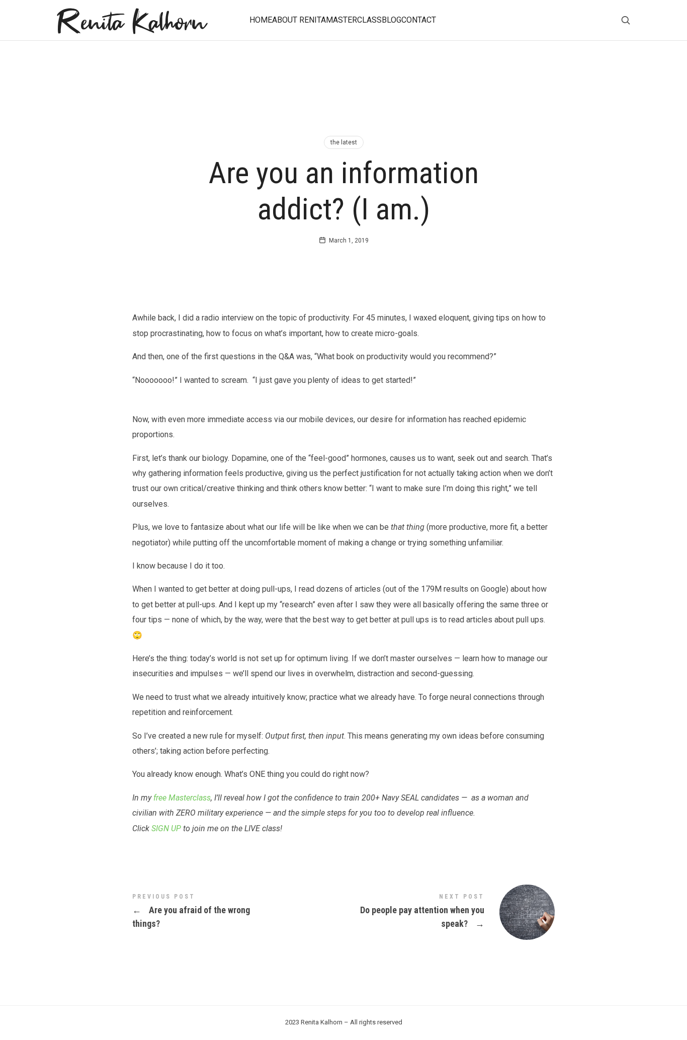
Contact (418, 20)
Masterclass (354, 20)
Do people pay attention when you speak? (449, 912)
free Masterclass (182, 798)
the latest (343, 142)
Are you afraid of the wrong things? (237, 911)
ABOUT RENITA (299, 20)
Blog (391, 20)
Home (260, 20)
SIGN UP (166, 828)
